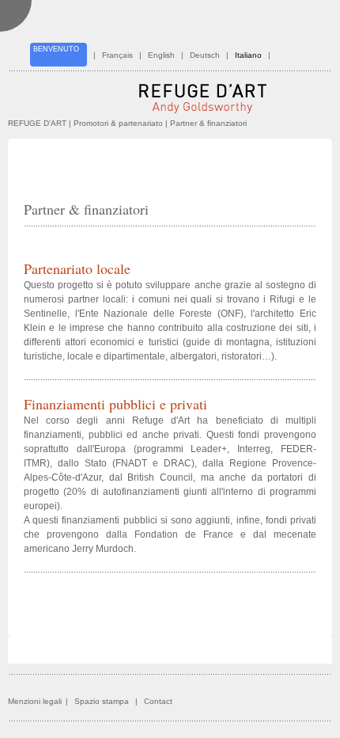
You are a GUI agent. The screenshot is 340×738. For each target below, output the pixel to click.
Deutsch (205, 55)
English (161, 55)
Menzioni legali (35, 701)
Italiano (248, 55)
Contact (158, 701)
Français (117, 55)
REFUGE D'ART (37, 123)
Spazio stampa (101, 701)
